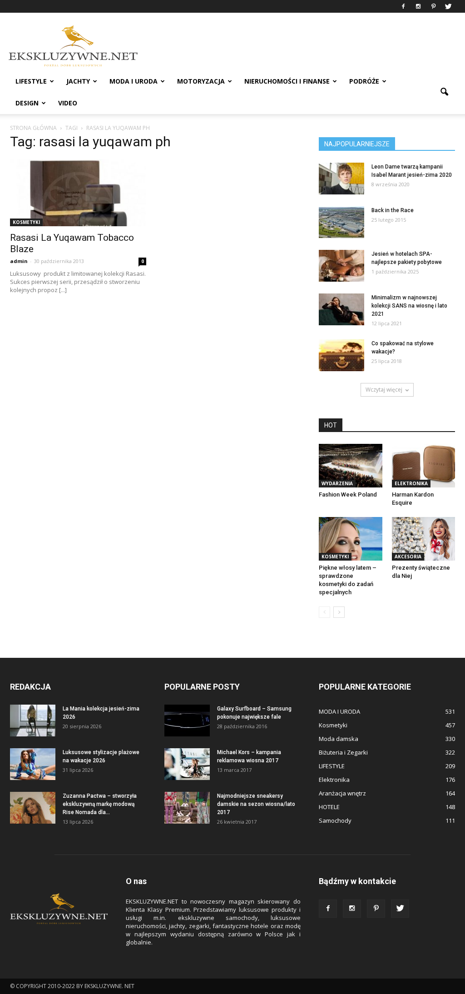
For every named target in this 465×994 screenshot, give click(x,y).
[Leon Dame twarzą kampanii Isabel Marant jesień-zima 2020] (341, 178)
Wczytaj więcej (384, 389)
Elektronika (411, 483)
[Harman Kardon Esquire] (423, 465)
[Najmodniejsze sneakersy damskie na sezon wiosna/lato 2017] (187, 808)
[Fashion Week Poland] (350, 465)
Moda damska (338, 739)
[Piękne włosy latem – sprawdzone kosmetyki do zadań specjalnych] (350, 539)
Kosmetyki (26, 222)
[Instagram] (418, 6)
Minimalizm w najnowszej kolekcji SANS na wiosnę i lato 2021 (409, 305)
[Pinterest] (433, 6)
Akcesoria (408, 556)
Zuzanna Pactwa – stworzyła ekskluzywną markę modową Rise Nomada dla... (100, 804)
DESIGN (27, 103)
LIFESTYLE (31, 81)
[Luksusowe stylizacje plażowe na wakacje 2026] (32, 764)
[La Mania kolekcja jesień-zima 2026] (32, 720)
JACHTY (78, 81)
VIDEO (67, 103)
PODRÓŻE (364, 81)
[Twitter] (448, 6)
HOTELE (329, 807)
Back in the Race (392, 210)
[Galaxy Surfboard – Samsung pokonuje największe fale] (187, 720)
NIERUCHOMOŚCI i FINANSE (287, 81)
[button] (444, 92)
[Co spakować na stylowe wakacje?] (341, 355)
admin (19, 261)
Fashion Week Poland (348, 494)
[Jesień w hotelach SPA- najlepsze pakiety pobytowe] (341, 266)
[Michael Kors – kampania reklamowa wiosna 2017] (187, 764)
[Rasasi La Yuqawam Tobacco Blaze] (78, 192)
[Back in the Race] (341, 222)
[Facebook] (403, 6)
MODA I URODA (133, 81)
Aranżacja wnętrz (342, 793)
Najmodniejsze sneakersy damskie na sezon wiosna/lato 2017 (256, 804)
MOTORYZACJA (201, 81)
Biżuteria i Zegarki (343, 752)
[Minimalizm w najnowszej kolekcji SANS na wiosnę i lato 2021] (341, 309)
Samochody (335, 820)
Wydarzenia (337, 483)
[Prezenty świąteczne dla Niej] (423, 539)
